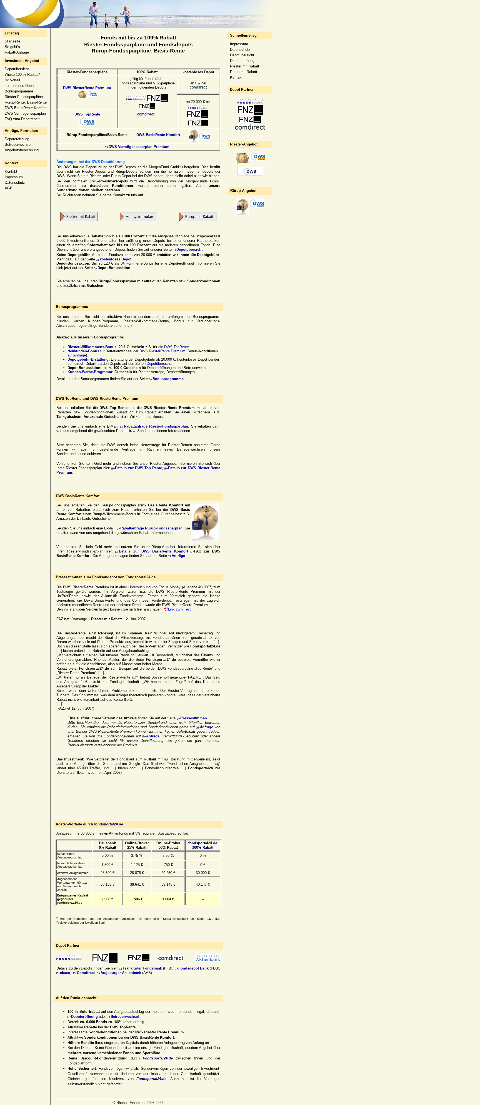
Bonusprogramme (19, 91)
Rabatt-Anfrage (17, 52)
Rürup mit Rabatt (243, 72)
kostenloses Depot (20, 86)
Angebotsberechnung (22, 150)
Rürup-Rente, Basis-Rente (26, 102)
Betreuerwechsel (18, 144)
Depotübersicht (17, 69)
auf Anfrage (77, 355)
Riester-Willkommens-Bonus (92, 347)
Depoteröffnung (17, 139)
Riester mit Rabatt (244, 66)
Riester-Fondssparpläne (24, 97)
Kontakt (11, 171)
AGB (8, 188)
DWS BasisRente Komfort (26, 108)
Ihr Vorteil (12, 80)
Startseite (12, 41)
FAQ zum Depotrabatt (22, 119)
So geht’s (12, 47)
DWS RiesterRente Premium (87, 88)
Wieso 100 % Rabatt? (22, 74)
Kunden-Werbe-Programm (90, 372)
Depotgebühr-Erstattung (88, 359)
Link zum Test (179, 609)
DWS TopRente (87, 114)
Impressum (14, 177)
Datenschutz (15, 182)
